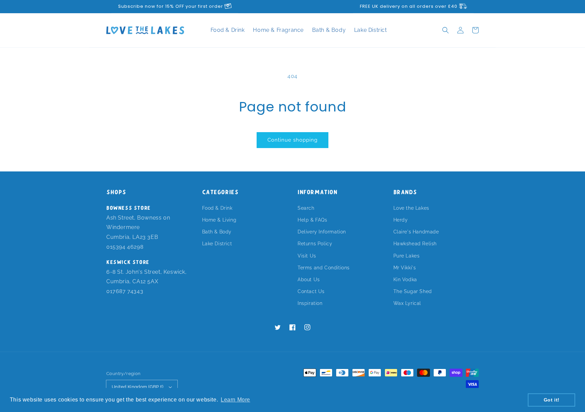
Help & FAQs (312, 220)
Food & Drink (228, 30)
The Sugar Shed (412, 291)
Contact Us (311, 291)
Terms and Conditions (324, 267)
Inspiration (310, 303)
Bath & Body (329, 30)
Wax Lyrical (407, 303)
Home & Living (219, 220)
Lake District (370, 30)
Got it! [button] (552, 400)
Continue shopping (292, 140)
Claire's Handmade (416, 231)
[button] (445, 30)
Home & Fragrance (279, 30)
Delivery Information (322, 231)
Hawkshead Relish (415, 243)
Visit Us (307, 256)
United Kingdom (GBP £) (138, 386)
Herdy (400, 220)
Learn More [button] (235, 400)
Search (306, 208)
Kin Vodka (405, 279)
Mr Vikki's (404, 267)
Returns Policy (315, 243)
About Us (309, 279)
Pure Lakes (406, 256)
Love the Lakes (411, 208)
